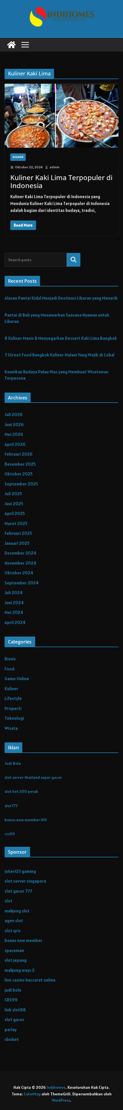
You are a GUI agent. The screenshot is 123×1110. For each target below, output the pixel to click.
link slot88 (15, 1010)
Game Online (17, 678)
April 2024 (15, 622)
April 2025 (15, 513)
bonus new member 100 (26, 819)
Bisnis (10, 659)
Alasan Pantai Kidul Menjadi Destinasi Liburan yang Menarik (61, 298)
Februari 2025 (18, 533)
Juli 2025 (13, 493)
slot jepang (16, 960)
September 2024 (22, 583)
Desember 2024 (20, 553)
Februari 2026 (19, 454)
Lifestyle (13, 698)
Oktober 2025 (19, 474)
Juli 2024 (14, 592)
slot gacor (14, 1019)
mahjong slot (17, 911)
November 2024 (20, 563)
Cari (74, 259)
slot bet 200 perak (21, 791)
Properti (13, 708)
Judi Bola (13, 763)
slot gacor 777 (18, 891)
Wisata (11, 728)
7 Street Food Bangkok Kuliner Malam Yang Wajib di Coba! (59, 355)
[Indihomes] (11, 45)
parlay (11, 1029)
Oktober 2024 (19, 573)
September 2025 (21, 484)
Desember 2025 (20, 464)
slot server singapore (25, 881)
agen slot (14, 920)
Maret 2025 (16, 523)
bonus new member (23, 940)
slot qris (13, 930)
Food (9, 669)
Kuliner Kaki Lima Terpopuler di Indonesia (61, 181)
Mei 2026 (14, 434)
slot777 (11, 805)
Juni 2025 (14, 503)
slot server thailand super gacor (33, 777)
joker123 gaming (20, 871)
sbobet (12, 1039)
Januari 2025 (17, 543)
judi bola (13, 990)
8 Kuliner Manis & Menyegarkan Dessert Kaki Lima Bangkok (61, 338)
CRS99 (11, 999)
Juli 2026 (14, 414)
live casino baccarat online (30, 980)
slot (8, 901)
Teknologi (14, 718)
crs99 (10, 833)
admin (54, 167)
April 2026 (15, 444)
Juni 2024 (14, 602)
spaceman (14, 950)
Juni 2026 (14, 424)
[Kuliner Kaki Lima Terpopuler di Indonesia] (61, 116)
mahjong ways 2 (20, 970)
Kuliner (18, 157)
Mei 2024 (14, 612)
